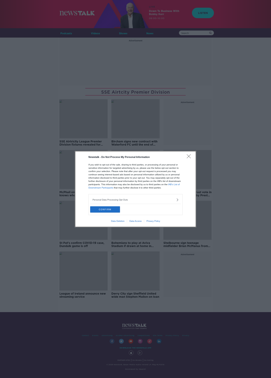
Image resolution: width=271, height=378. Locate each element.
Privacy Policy (153, 221)
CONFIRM (105, 209)
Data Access (135, 221)
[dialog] (135, 189)
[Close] (190, 157)
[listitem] (135, 199)
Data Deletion (118, 221)
